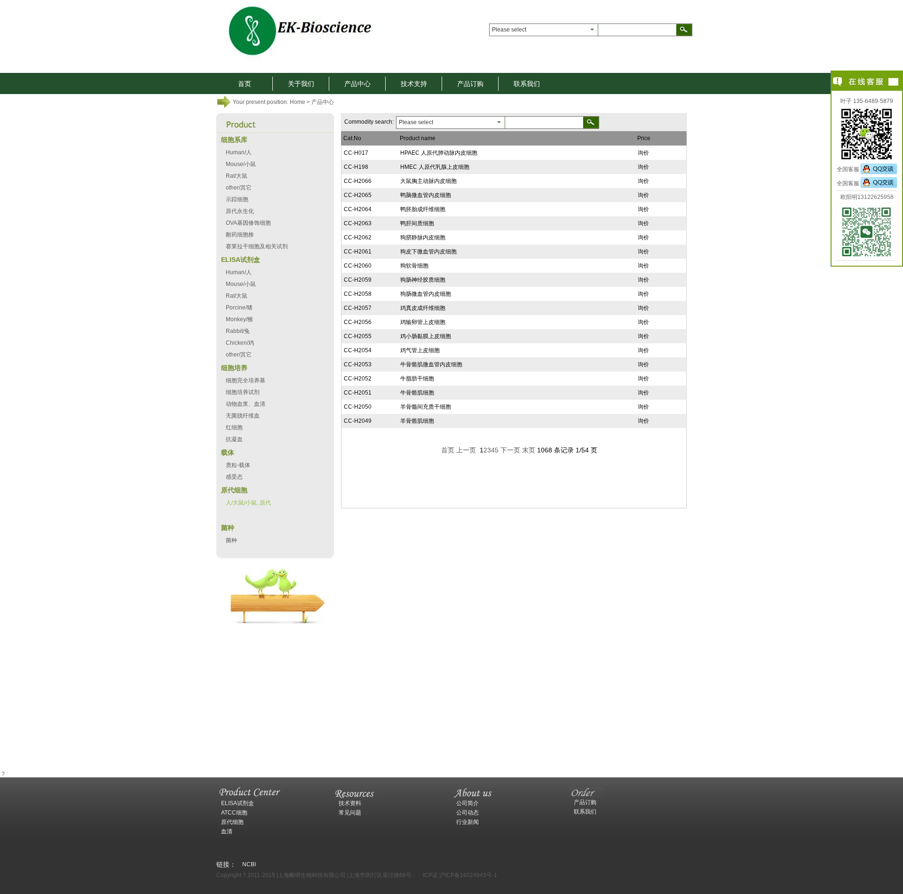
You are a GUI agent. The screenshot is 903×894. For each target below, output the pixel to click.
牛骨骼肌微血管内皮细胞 (431, 364)
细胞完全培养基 (245, 380)
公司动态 (467, 812)
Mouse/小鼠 (241, 164)
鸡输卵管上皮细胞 (422, 322)
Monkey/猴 (239, 319)
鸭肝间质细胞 (417, 223)
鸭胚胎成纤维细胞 (422, 209)
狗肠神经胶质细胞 (422, 280)
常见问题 (350, 812)
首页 (244, 83)
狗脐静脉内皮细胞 (422, 237)
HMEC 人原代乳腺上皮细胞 (434, 167)
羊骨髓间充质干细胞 (425, 406)
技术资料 (350, 803)
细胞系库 (234, 139)
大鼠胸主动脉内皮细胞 (428, 181)
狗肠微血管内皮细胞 (425, 294)
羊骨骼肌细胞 (417, 421)
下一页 (510, 450)
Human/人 (239, 152)
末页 (528, 450)
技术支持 (414, 83)
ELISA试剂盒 (240, 259)
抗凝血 (234, 439)
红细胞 (234, 427)
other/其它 (239, 187)
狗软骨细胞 (414, 265)
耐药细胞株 (240, 234)
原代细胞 (234, 490)
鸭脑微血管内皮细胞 (425, 195)
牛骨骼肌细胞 (417, 392)
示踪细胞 (237, 199)
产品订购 (470, 83)
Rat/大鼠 (236, 176)
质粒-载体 (238, 465)
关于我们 (301, 83)
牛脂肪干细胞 (417, 378)
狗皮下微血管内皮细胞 (428, 251)
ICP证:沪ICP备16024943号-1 (460, 875)
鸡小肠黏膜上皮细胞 (425, 336)
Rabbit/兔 (238, 331)
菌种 (227, 527)
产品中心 (357, 83)
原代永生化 (240, 211)
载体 (227, 452)
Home (297, 102)
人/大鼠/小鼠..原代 (248, 502)
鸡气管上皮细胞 (420, 350)
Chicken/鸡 (240, 343)
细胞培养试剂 (243, 392)
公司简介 (467, 803)
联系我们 (527, 83)
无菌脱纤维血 (243, 415)
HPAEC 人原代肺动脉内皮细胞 (438, 153)
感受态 (234, 477)
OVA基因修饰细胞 (248, 223)
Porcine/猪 (239, 307)
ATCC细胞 (234, 812)
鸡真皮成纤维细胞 (422, 308)
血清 (226, 831)
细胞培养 (234, 368)
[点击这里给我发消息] (879, 169)
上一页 (466, 450)
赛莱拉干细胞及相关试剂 (257, 246)
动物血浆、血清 (245, 404)
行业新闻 (467, 822)
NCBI (249, 864)
